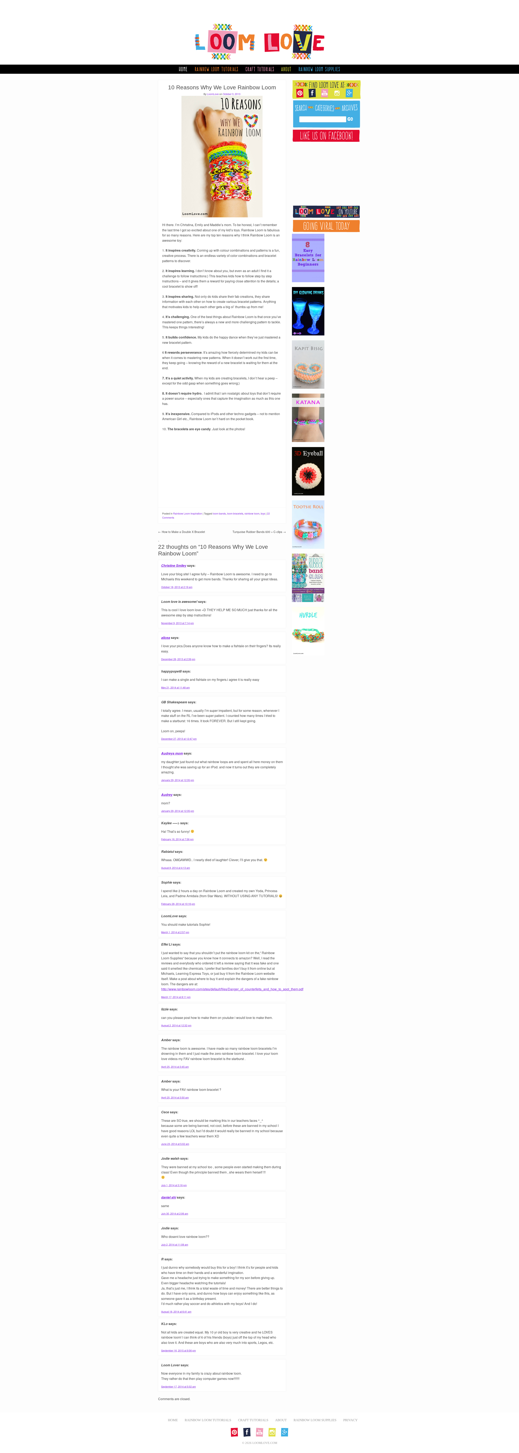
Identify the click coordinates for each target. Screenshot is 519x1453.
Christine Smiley (173, 565)
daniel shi (168, 1197)
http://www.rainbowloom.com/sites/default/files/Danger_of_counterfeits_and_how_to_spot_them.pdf (232, 989)
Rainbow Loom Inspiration (187, 513)
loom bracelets (235, 513)
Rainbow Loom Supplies (319, 69)
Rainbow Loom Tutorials (217, 69)
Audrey (167, 794)
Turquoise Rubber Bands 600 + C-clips (259, 532)
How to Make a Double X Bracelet (181, 532)
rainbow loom (252, 513)
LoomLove (213, 94)
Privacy (350, 1420)
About (286, 69)
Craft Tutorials (260, 69)
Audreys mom (172, 753)
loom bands (219, 513)
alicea (165, 637)
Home (183, 69)
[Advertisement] (255, 9)
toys (263, 513)
